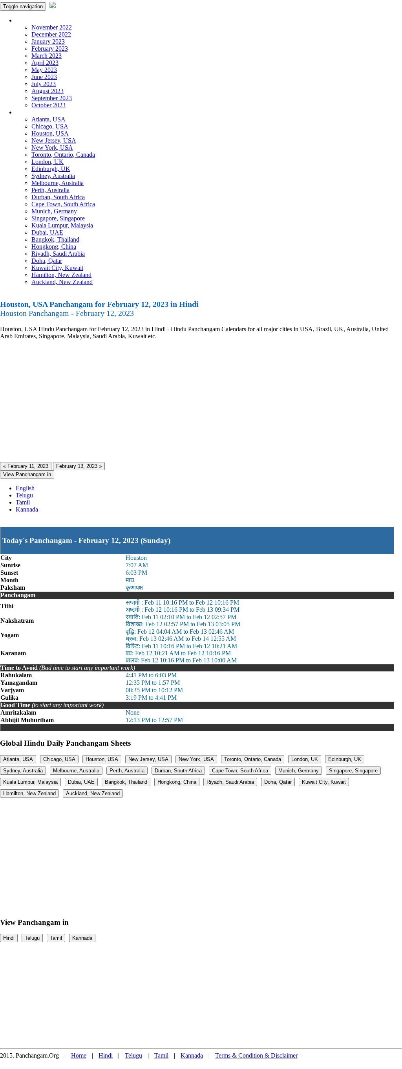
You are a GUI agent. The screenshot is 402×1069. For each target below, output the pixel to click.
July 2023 (43, 84)
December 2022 (51, 34)
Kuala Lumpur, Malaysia (62, 225)
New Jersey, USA (53, 140)
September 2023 (51, 98)
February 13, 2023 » (79, 466)
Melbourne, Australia (57, 183)
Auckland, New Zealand (62, 282)
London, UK (47, 161)
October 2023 (48, 105)
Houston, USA (50, 133)
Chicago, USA (49, 126)
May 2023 (44, 69)
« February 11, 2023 (25, 466)
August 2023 (47, 91)
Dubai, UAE (47, 232)
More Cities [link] (30, 112)
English (25, 488)
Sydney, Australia (53, 175)
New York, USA (52, 147)
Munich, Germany (54, 211)
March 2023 (46, 55)
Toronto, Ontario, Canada (63, 154)
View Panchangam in (27, 474)
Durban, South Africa (58, 197)
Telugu (24, 495)
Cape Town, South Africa (63, 204)
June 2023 (44, 76)
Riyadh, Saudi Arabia (58, 253)
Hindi (9, 938)
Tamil (23, 502)
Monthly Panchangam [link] (43, 20)
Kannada (27, 509)
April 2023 (44, 62)
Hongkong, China (53, 246)
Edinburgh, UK (50, 168)
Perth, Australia (50, 190)
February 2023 (49, 48)
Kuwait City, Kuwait (57, 267)
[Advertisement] (201, 401)
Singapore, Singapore (58, 218)
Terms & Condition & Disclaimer (256, 1055)
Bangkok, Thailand (55, 239)
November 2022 (51, 27)
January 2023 (48, 41)
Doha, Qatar (46, 260)
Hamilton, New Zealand (61, 274)
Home (78, 1055)
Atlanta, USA (48, 119)
